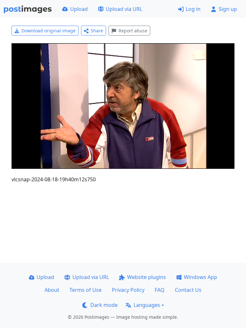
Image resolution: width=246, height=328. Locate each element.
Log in (193, 8)
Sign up (228, 8)
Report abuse (133, 31)
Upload (79, 8)
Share (97, 31)
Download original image (48, 31)
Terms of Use (86, 289)
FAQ (160, 289)
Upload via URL (124, 8)
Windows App (200, 277)
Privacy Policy (128, 289)
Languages (147, 304)
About (52, 289)
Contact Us (188, 289)
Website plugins (146, 277)
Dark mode (104, 304)
